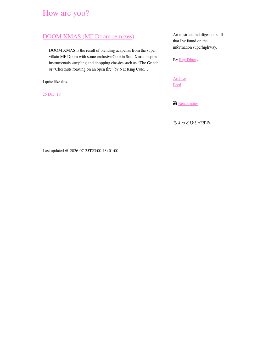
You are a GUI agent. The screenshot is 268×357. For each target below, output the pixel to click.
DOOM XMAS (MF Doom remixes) (88, 36)
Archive (179, 78)
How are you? (66, 12)
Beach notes (188, 103)
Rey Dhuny (188, 59)
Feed (177, 84)
